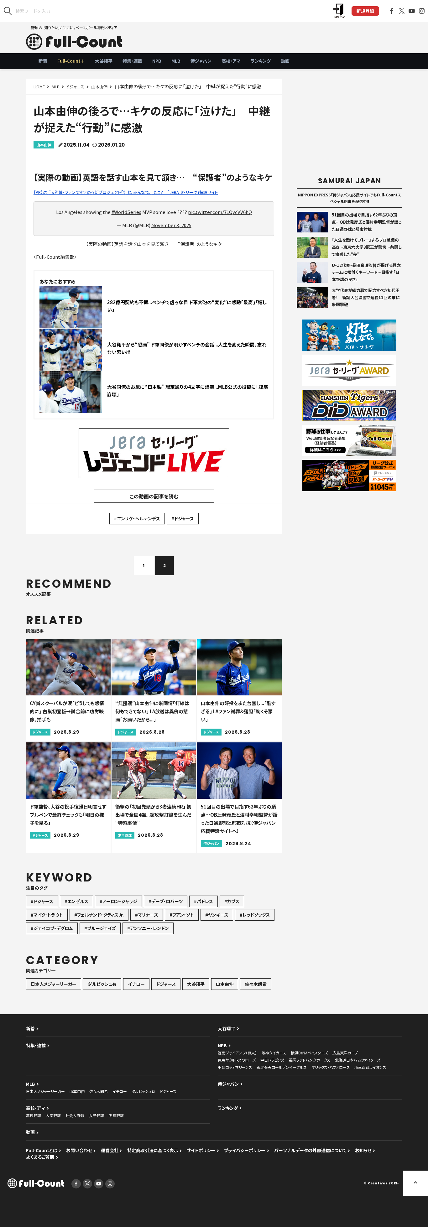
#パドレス (203, 901)
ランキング (261, 61)
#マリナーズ (146, 915)
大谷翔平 (103, 61)
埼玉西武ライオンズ (370, 1067)
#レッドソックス (255, 915)
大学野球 (53, 1115)
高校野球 (33, 1115)
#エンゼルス (76, 901)
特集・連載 (132, 61)
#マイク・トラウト (47, 915)
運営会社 (109, 1150)
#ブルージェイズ (100, 928)
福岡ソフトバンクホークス (309, 1060)
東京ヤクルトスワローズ (237, 1060)
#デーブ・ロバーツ (166, 901)
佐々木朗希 (256, 984)
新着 (43, 61)
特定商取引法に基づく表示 (152, 1150)
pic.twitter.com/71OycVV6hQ (220, 212)
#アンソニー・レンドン (148, 928)
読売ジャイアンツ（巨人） (237, 1052)
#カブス (231, 901)
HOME (39, 87)
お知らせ (363, 1150)
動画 (285, 61)
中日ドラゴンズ (272, 1060)
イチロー (136, 984)
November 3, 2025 (171, 225)
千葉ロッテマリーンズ (235, 1067)
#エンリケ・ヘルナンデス (137, 518)
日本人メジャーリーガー (53, 984)
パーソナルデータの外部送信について (310, 1150)
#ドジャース (182, 518)
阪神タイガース (274, 1052)
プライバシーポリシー (244, 1150)
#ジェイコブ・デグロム (52, 928)
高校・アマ (231, 61)
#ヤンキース (216, 915)
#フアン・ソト (182, 915)
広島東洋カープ (345, 1052)
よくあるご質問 (40, 1157)
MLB (175, 61)
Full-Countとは (41, 1150)
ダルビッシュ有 (102, 984)
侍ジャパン (201, 61)
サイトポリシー (201, 1150)
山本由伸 (99, 87)
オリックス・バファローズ (330, 1067)
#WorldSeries (126, 212)
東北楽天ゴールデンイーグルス (282, 1067)
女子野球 (96, 1115)
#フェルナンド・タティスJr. (99, 915)
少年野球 (116, 1115)
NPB (156, 61)
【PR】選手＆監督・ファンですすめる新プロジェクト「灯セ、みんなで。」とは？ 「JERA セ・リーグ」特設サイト (126, 192)
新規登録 (365, 11)
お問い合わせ (79, 1150)
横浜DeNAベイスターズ (309, 1052)
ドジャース (75, 87)
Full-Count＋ (71, 61)
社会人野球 (74, 1115)
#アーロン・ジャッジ (118, 901)
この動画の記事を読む (154, 496)
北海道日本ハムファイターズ (357, 1060)
